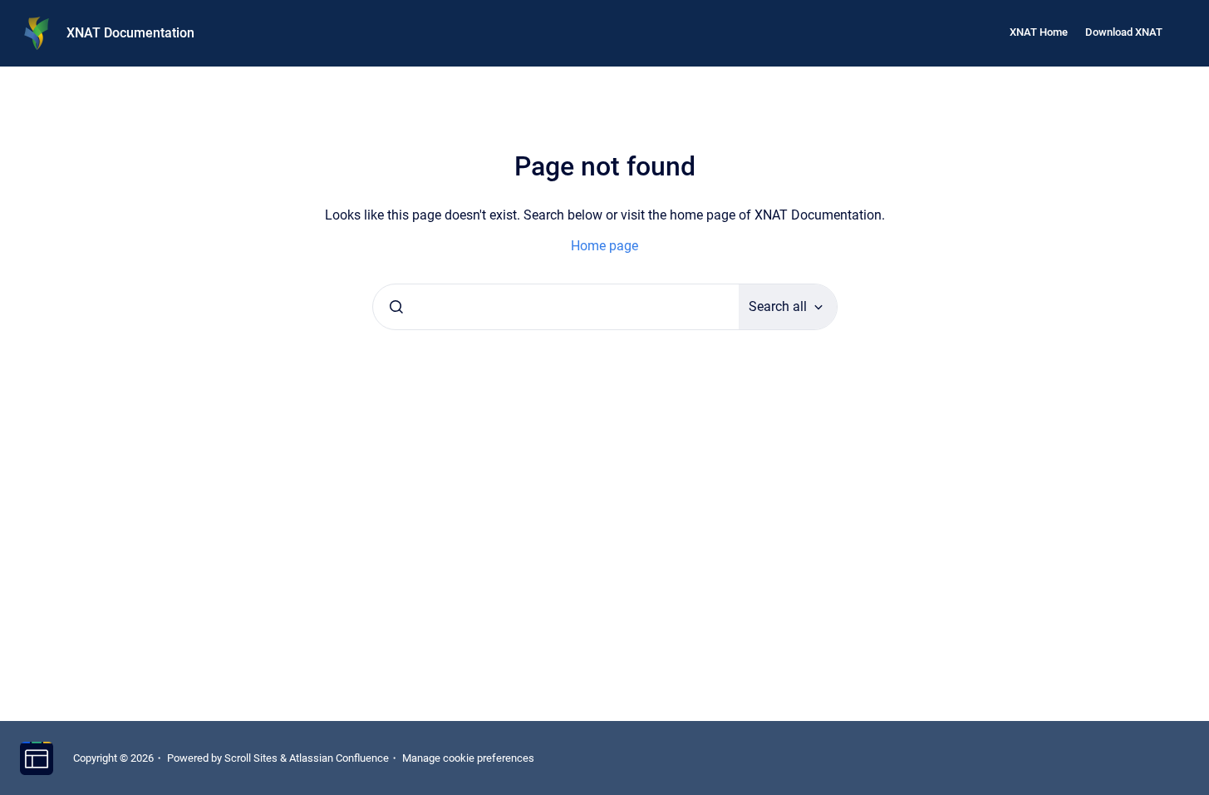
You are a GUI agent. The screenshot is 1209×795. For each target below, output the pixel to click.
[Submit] (396, 307)
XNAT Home (1039, 32)
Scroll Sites (251, 758)
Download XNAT (1123, 32)
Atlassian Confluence (339, 758)
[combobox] (556, 306)
